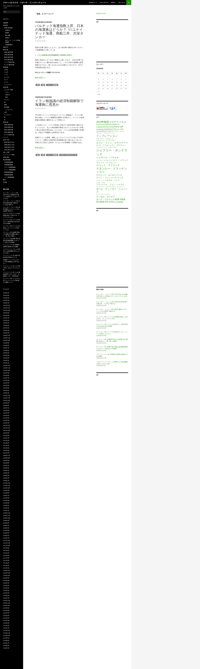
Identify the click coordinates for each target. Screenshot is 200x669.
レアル (6, 82)
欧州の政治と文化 (9, 142)
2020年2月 (6, 478)
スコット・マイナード (108, 165)
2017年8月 (6, 550)
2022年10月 (6, 400)
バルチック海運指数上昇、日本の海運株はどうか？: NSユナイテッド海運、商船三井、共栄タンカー (59, 31)
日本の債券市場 (8, 132)
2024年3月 (6, 358)
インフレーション (107, 135)
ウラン (113, 140)
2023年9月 (6, 373)
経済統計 (5, 25)
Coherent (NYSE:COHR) (105, 127)
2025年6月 (6, 320)
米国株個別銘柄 (39, 97)
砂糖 (5, 104)
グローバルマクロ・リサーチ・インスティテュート (24, 2)
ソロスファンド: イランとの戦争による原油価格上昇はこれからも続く (11, 251)
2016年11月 (6, 573)
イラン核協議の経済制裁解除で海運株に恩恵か (54, 55)
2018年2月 (6, 535)
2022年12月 (6, 395)
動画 (4, 179)
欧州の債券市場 (8, 129)
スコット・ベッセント (106, 162)
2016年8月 (6, 580)
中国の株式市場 (8, 54)
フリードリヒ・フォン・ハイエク (110, 184)
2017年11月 (6, 543)
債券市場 (5, 122)
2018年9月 (6, 520)
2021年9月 (6, 433)
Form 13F (118, 126)
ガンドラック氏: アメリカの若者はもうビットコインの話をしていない (11, 228)
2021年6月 (6, 440)
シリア (98, 147)
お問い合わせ (121, 2)
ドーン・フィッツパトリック (109, 177)
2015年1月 (6, 628)
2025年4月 (6, 325)
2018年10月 (6, 518)
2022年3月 (6, 418)
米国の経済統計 (8, 28)
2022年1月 (6, 423)
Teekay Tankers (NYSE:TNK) (68, 155)
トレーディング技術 (8, 154)
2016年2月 (6, 595)
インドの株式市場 (9, 62)
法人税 (116, 202)
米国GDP (7, 30)
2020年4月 (6, 473)
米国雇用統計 (9, 44)
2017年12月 (6, 540)
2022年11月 (6, 398)
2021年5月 (6, 443)
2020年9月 (6, 460)
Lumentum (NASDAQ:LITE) (106, 129)
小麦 (5, 112)
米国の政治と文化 (9, 144)
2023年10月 (6, 370)
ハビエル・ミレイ (112, 180)
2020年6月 (6, 468)
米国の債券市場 (8, 124)
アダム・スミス (119, 131)
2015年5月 (6, 618)
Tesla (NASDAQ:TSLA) (103, 131)
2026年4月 (6, 295)
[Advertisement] (112, 42)
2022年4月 (6, 415)
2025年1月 (6, 333)
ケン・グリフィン (119, 145)
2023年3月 (6, 388)
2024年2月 (6, 360)
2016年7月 (6, 583)
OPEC (122, 129)
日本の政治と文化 (9, 149)
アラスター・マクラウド (103, 133)
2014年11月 (6, 633)
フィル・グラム (100, 182)
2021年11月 (6, 428)
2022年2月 (6, 420)
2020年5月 (6, 470)
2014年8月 (6, 640)
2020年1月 (6, 480)
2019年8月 (6, 493)
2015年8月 (6, 610)
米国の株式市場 (8, 52)
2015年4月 (6, 620)
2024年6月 (6, 350)
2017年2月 (6, 565)
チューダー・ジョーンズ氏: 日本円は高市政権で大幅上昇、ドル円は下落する (112, 302)
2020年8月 (6, 463)
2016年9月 (6, 578)
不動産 (122, 199)
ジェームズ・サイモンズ (103, 160)
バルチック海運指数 (52, 85)
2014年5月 (6, 648)
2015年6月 (6, 615)
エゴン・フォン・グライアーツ (112, 142)
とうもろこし (8, 114)
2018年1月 (6, 538)
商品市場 (5, 87)
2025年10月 (6, 310)
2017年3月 (6, 563)
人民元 (6, 69)
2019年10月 (6, 488)
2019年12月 (6, 483)
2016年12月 (6, 570)
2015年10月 (6, 605)
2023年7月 (6, 378)
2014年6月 (6, 645)
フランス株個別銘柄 (9, 167)
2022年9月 (6, 403)
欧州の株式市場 (8, 57)
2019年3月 (6, 505)
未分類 (5, 182)
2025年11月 (6, 308)
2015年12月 (6, 600)
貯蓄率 (7, 33)
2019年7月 (6, 495)
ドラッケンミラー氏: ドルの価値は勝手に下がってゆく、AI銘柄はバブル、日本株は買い (11, 274)
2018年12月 (6, 513)
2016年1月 (6, 598)
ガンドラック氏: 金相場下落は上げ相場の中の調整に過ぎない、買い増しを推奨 (112, 340)
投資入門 (5, 47)
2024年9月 (6, 343)
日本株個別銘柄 (39, 22)
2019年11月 (6, 485)
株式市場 (5, 49)
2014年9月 (6, 638)
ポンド (6, 79)
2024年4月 (6, 355)
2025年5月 (6, 323)
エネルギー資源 (8, 89)
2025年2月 (6, 330)
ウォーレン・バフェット (104, 138)
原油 (38, 85)
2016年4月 (6, 590)
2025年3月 (6, 328)
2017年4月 (6, 560)
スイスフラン (8, 84)
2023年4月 (6, 385)
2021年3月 (6, 448)
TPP (113, 131)
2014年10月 (6, 635)
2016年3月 (6, 593)
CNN (118, 124)
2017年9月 (6, 548)
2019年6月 (6, 498)
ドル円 (6, 72)
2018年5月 (6, 528)
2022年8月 (6, 405)
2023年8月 (6, 375)
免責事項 (113, 2)
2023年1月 (6, 393)
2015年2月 (6, 625)
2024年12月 (6, 335)
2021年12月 (6, 425)
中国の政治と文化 (9, 147)
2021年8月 (6, 435)
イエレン (112, 133)
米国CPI (7, 38)
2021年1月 (6, 453)
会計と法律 (6, 152)
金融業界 (5, 23)
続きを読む (40, 77)
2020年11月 (6, 455)
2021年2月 (6, 450)
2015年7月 (6, 613)
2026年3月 (6, 298)
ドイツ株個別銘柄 (9, 177)
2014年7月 (6, 643)
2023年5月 (6, 383)
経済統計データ (93, 2)
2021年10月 (6, 430)
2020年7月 (6, 465)
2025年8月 (6, 315)
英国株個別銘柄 (8, 172)
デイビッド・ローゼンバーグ (109, 175)
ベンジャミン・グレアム (103, 186)
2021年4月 (6, 445)
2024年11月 (6, 338)
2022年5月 (6, 413)
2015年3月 (6, 623)
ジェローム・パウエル (107, 157)
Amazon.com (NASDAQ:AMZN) (106, 124)
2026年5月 (6, 293)
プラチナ (6, 99)
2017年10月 (6, 545)
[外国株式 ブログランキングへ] (102, 108)
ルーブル (6, 77)
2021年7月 (6, 438)
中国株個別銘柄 (8, 164)
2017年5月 (6, 558)
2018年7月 (6, 525)
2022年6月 (6, 410)
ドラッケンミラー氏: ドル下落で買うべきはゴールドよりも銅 (11, 268)
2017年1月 (6, 568)
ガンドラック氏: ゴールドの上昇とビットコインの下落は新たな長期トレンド (11, 280)
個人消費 (7, 35)
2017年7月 (6, 553)
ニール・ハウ (100, 180)
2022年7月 (6, 408)
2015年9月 (6, 608)
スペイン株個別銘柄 (9, 169)
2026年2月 (6, 300)
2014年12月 (6, 630)
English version (101, 13)
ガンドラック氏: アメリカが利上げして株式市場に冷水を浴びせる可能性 (112, 325)
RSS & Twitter (104, 2)
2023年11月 (6, 368)
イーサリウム (9, 109)
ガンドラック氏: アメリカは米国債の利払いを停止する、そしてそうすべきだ (112, 317)
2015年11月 (6, 603)
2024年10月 (6, 340)
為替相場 (5, 67)
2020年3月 (6, 475)
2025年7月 (6, 318)
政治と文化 (6, 139)
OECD (117, 129)
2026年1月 (6, 303)
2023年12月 (6, 365)
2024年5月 (6, 353)
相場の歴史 (6, 157)
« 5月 (98, 94)
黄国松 (121, 202)
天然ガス (7, 94)
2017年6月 (6, 555)
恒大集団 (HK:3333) (105, 202)
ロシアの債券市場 (9, 134)
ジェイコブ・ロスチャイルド (109, 147)
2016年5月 (6, 588)
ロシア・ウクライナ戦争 (107, 199)
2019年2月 (6, 508)
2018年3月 (6, 533)
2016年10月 (6, 575)
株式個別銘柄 (48, 22)
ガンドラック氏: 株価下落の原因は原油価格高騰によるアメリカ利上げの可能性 (112, 348)
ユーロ (6, 74)
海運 (43, 85)
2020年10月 (6, 458)
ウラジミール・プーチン (103, 140)
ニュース (5, 137)
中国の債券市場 (8, 127)
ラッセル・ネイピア (105, 196)
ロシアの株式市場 (9, 64)
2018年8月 (6, 523)
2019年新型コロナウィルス (111, 121)
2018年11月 (6, 515)
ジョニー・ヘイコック (119, 160)
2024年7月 (6, 348)
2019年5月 (6, 500)
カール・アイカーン (103, 145)
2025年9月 (6, 313)
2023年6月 (6, 380)
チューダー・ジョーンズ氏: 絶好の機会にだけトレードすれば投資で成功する (112, 310)
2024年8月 (6, 345)
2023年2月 (6, 390)
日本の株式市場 (8, 59)
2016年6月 (6, 585)
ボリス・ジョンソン (117, 186)
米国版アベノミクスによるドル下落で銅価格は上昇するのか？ (11, 261)
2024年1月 (6, 363)
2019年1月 (6, 510)
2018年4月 (6, 530)
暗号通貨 (6, 107)
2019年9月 (6, 490)
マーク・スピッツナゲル (103, 194)
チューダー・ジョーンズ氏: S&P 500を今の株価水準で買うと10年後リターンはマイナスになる (111, 295)
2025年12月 (6, 305)
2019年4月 (6, 503)
